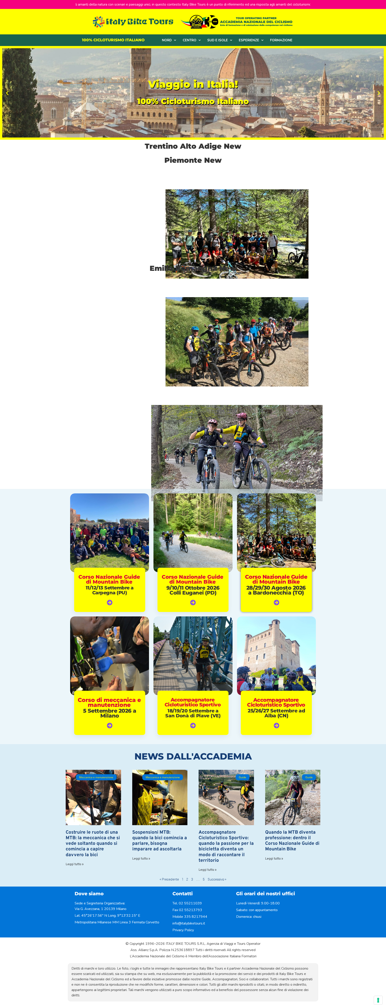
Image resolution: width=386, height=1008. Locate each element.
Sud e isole (217, 40)
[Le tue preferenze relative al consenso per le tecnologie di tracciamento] (378, 1000)
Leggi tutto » (75, 864)
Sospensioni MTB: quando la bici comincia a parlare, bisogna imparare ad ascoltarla (159, 840)
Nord (167, 40)
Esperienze (249, 40)
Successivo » (217, 879)
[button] (7, 93)
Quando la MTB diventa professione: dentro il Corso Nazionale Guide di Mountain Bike (292, 840)
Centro (189, 40)
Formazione (281, 40)
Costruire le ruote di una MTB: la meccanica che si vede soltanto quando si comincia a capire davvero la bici (93, 843)
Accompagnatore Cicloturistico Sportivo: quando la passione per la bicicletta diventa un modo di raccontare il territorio (226, 846)
